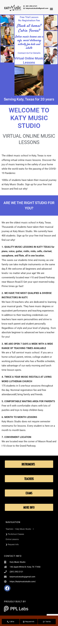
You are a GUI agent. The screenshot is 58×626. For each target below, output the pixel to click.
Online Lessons (12, 539)
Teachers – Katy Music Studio (18, 529)
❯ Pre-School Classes (15, 534)
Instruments (28, 464)
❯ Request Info (12, 544)
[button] (51, 8)
